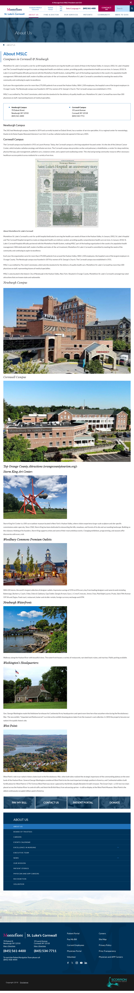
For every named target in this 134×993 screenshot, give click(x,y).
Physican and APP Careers (26, 874)
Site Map (102, 939)
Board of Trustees (23, 832)
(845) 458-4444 (10, 960)
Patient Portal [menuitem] (50, 8)
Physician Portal (74, 951)
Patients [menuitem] (87, 15)
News (16, 858)
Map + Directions (9, 946)
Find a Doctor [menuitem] (51, 15)
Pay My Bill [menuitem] (61, 8)
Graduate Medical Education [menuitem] (35, 8)
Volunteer (19, 884)
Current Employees (75, 945)
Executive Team (21, 853)
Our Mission (20, 863)
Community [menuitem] (104, 15)
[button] (118, 847)
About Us (18, 826)
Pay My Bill (72, 939)
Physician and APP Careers (111, 957)
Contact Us (106, 8)
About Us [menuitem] (33, 15)
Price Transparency (107, 951)
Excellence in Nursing (25, 847)
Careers (18, 837)
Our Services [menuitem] (71, 15)
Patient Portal (73, 933)
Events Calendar (22, 842)
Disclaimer (24, 982)
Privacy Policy (105, 945)
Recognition (20, 879)
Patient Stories (21, 868)
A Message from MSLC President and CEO (67, 3)
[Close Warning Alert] (131, 2)
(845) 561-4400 (89, 8)
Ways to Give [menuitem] (122, 15)
